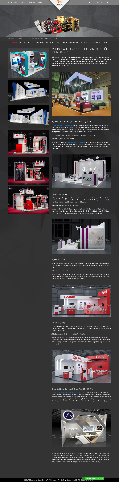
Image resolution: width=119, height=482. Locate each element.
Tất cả (14, 42)
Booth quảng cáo (42, 42)
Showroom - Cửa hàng (99, 42)
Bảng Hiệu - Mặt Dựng (26, 42)
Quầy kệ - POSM (85, 42)
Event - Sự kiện (54, 42)
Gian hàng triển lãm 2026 (69, 42)
